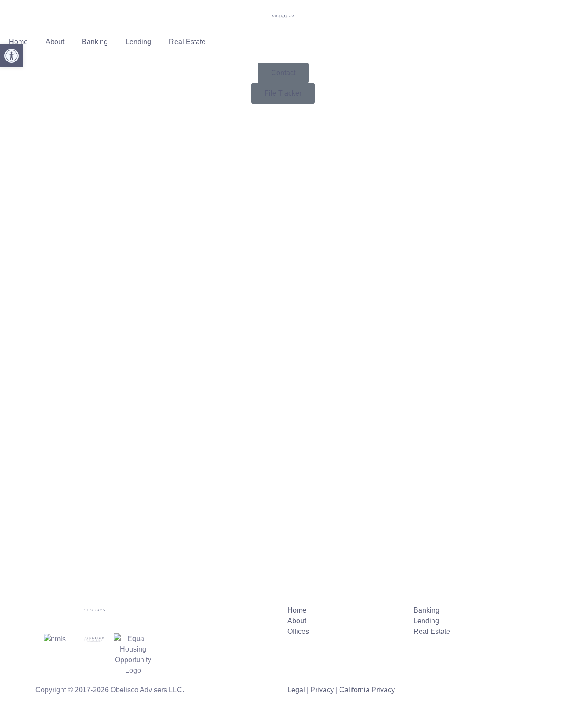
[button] (11, 55)
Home (18, 42)
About (55, 42)
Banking (95, 42)
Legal (296, 690)
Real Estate (187, 42)
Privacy (322, 690)
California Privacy (367, 690)
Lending (138, 42)
